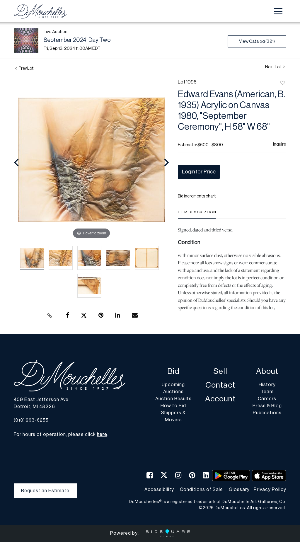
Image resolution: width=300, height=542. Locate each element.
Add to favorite (282, 83)
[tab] (197, 214)
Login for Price (199, 171)
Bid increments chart (197, 196)
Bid (173, 371)
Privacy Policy (270, 489)
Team (267, 391)
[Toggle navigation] (278, 11)
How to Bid (173, 405)
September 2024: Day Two (77, 40)
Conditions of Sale (201, 489)
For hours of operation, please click (60, 434)
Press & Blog (267, 405)
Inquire (279, 144)
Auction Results (173, 398)
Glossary (239, 489)
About (267, 371)
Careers (267, 398)
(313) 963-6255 (31, 420)
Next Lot (273, 67)
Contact (220, 385)
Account (220, 399)
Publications (267, 412)
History (267, 384)
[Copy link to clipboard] (49, 315)
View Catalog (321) (257, 41)
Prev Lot (26, 69)
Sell (220, 371)
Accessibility (159, 489)
